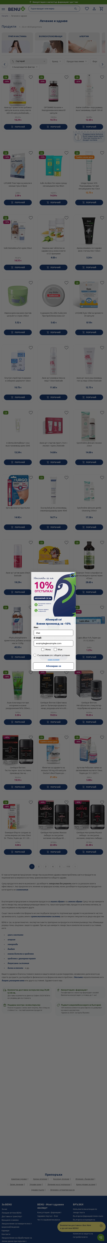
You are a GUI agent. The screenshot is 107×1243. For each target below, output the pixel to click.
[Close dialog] (72, 575)
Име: (36, 627)
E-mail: (38, 637)
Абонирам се (53, 666)
